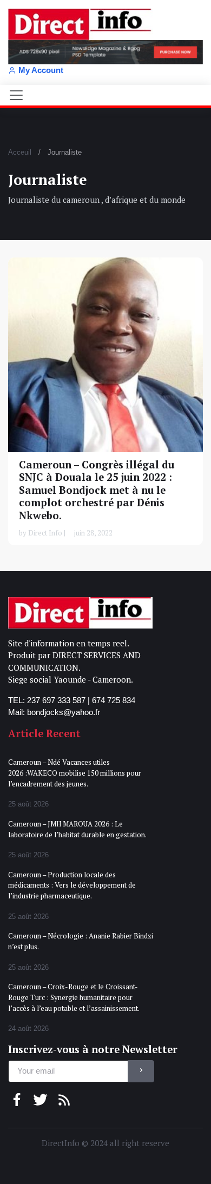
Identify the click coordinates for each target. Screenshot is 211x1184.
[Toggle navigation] (16, 95)
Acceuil (19, 152)
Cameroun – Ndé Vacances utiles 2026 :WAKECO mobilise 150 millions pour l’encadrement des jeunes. (74, 772)
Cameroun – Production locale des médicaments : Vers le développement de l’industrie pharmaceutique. (72, 885)
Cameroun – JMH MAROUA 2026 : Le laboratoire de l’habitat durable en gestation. (77, 829)
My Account (40, 70)
